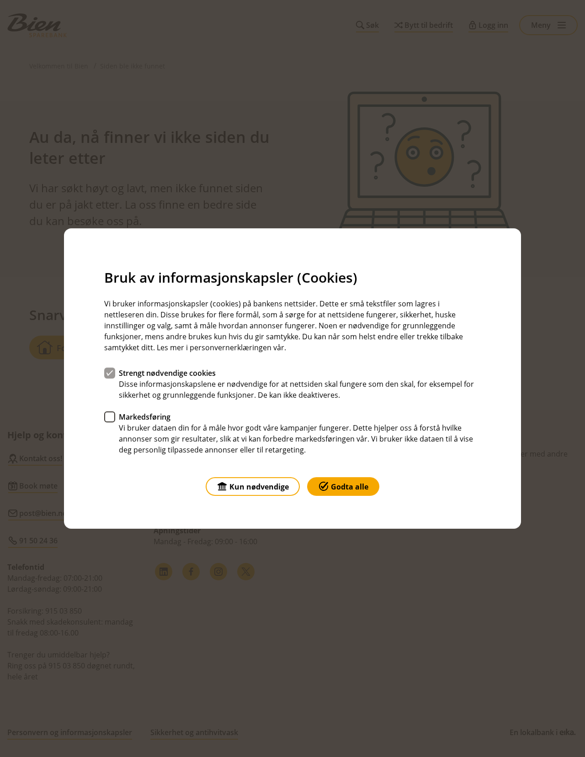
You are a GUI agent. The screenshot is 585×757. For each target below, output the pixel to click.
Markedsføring (144, 417)
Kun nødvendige (259, 487)
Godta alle (349, 487)
